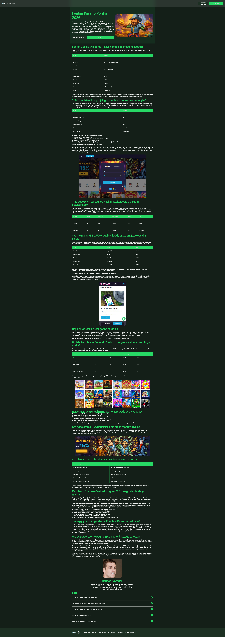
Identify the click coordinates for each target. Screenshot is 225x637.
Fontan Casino (11, 3)
